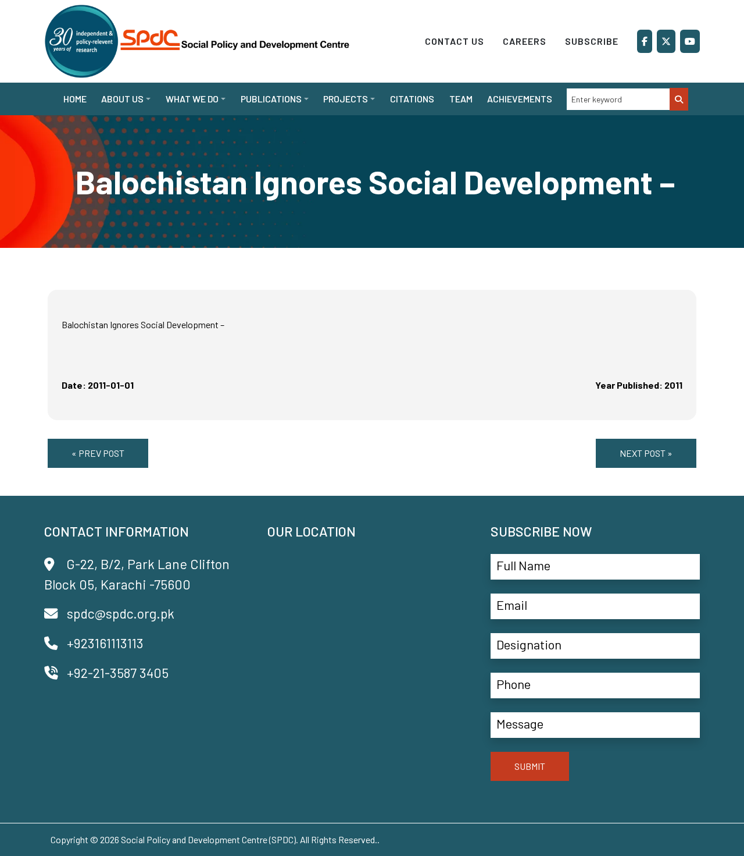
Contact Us (454, 41)
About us (122, 98)
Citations (412, 98)
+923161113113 (105, 643)
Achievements (519, 98)
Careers (524, 41)
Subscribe (591, 41)
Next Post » (646, 453)
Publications (271, 98)
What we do (192, 98)
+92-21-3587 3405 (118, 673)
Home (75, 98)
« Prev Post (97, 453)
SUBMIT (529, 766)
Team (461, 98)
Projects (345, 98)
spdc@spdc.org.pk (120, 613)
